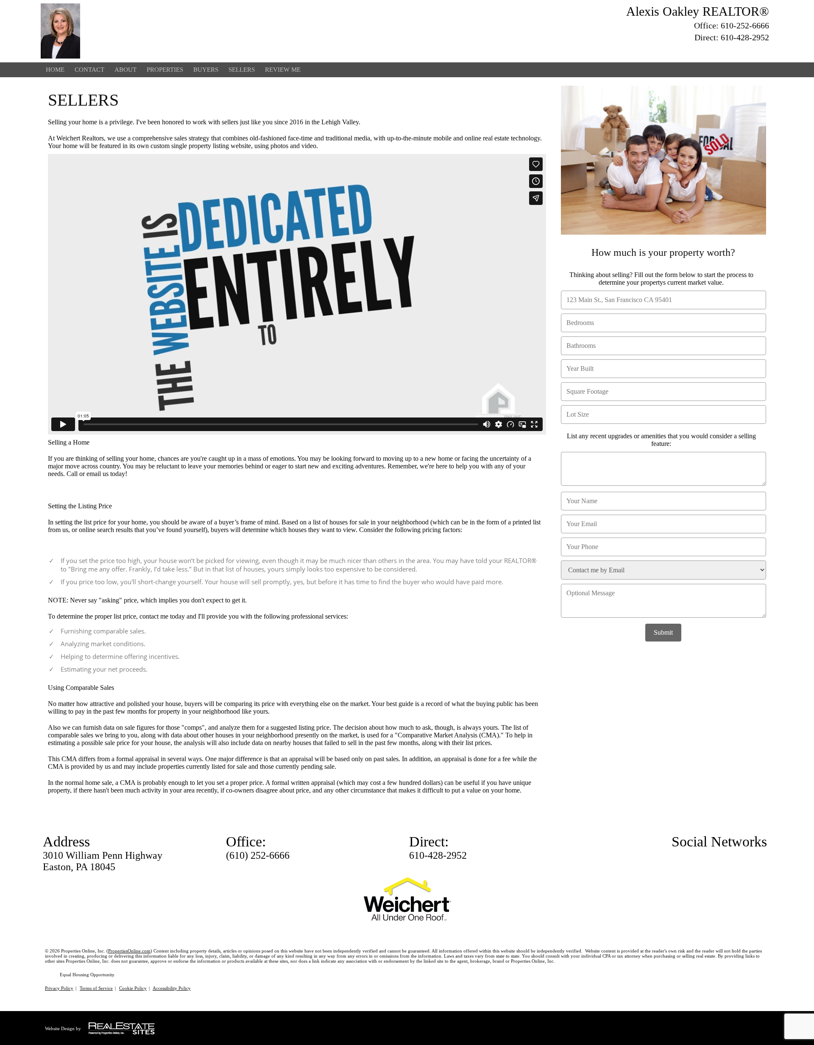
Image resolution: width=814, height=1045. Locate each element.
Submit (663, 632)
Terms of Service (96, 988)
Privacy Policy (59, 988)
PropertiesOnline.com (129, 950)
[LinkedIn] (749, 50)
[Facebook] (733, 50)
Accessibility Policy (172, 988)
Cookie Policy (133, 988)
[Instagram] (764, 50)
